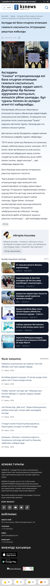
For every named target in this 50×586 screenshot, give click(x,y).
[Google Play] (25, 561)
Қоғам (13, 16)
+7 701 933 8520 (7, 529)
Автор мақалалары (12, 251)
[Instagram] (9, 507)
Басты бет (4, 16)
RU (44, 1)
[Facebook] (3, 507)
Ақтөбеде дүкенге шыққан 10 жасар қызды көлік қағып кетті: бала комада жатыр (24, 378)
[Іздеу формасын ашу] (47, 8)
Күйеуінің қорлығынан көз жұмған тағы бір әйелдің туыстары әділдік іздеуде (21, 365)
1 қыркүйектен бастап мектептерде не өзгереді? (18, 1)
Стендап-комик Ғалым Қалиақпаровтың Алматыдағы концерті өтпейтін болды (20, 425)
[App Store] (25, 554)
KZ (48, 1)
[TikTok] (27, 507)
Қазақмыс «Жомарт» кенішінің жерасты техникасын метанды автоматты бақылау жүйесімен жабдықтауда (21, 440)
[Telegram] (21, 507)
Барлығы (44, 359)
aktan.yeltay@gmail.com (9, 535)
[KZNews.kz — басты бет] (25, 7)
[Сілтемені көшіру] (19, 37)
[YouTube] (15, 507)
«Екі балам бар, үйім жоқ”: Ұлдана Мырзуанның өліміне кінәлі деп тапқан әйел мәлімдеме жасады (23, 410)
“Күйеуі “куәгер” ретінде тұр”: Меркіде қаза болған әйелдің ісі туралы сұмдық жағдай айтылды (21, 393)
